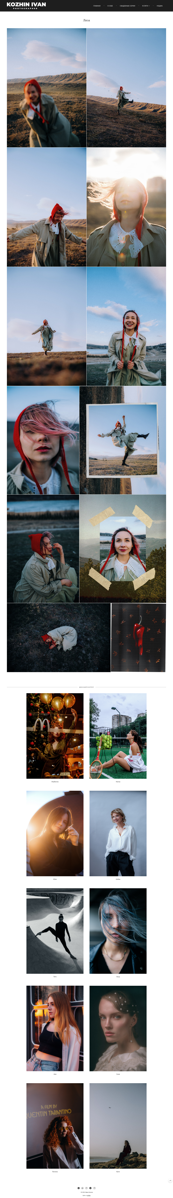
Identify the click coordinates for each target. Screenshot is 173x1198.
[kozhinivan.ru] (26, 5)
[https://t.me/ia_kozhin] (90, 1188)
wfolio (89, 1195)
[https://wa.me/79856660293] (82, 1188)
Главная (96, 6)
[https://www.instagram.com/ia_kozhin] (86, 1188)
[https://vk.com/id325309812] (78, 1188)
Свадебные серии (127, 6)
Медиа (160, 6)
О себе (110, 6)
